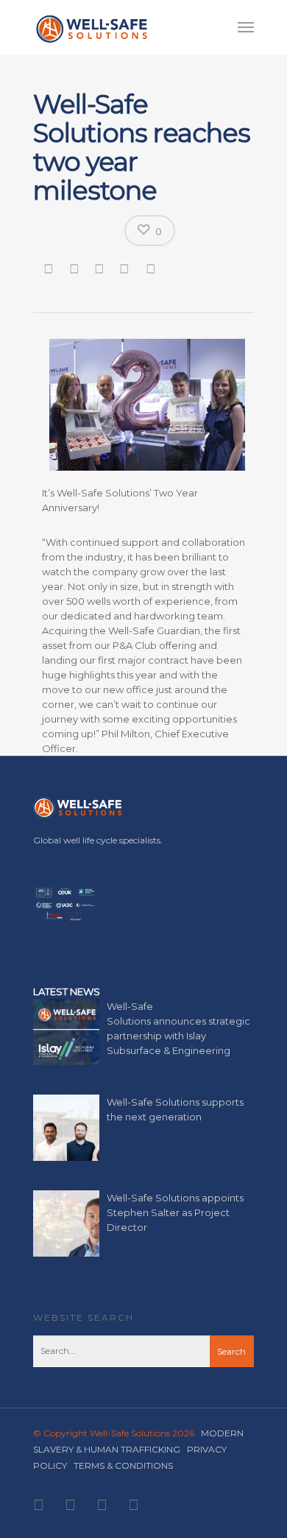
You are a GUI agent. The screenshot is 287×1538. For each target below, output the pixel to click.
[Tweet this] (75, 268)
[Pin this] (152, 268)
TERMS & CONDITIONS (123, 1465)
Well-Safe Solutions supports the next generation (175, 1109)
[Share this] (50, 268)
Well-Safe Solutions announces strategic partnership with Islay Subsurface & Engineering (178, 1028)
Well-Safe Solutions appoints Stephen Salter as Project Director (175, 1212)
